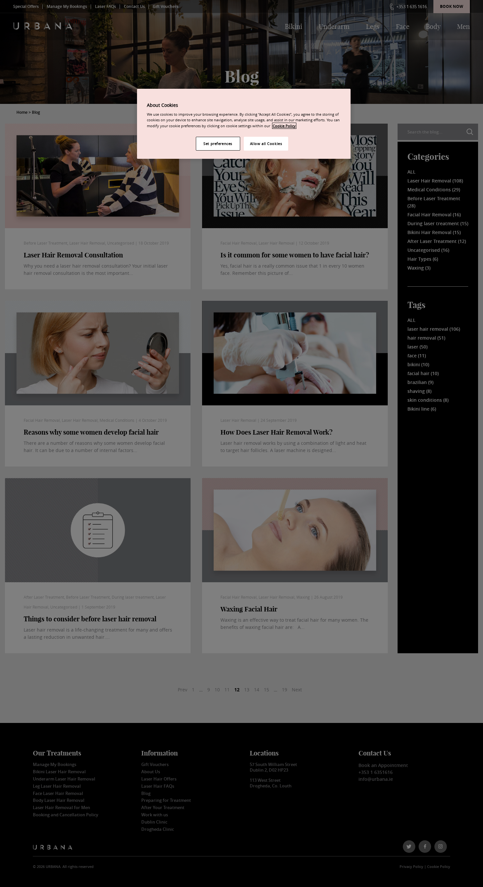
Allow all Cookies (266, 143)
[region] (244, 124)
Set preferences (217, 143)
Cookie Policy (284, 125)
